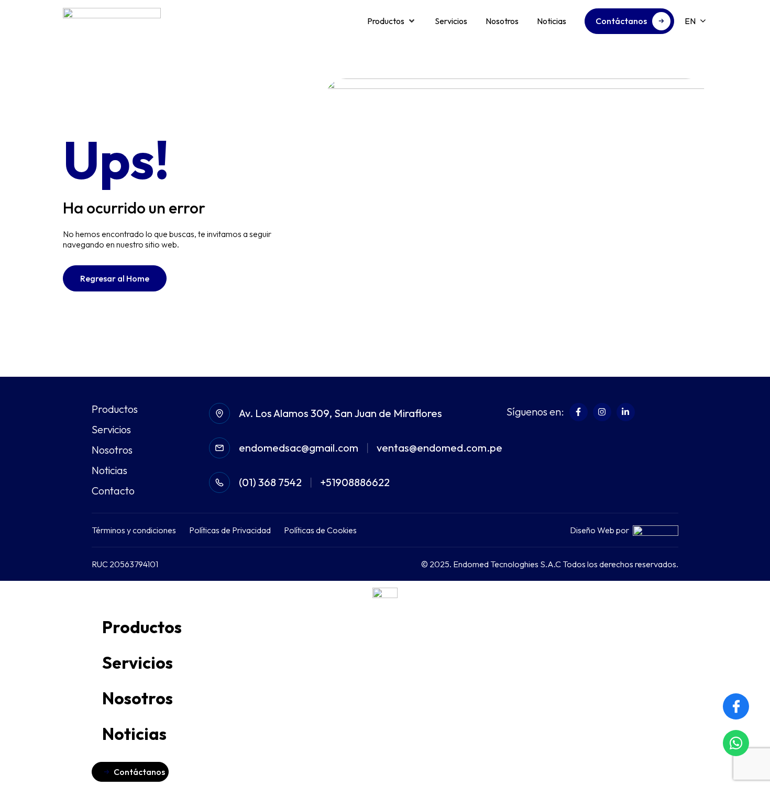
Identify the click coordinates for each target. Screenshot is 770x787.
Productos (115, 409)
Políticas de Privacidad (230, 530)
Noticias (109, 470)
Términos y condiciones (134, 530)
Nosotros (112, 450)
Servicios (111, 429)
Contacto (113, 491)
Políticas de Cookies (320, 530)
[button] (392, 21)
